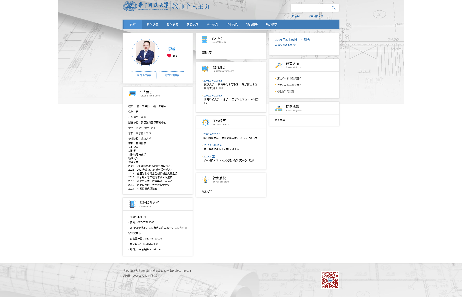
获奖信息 (192, 24)
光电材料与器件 (285, 91)
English (296, 16)
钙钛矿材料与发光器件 (289, 78)
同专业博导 (144, 75)
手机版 (153, 275)
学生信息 (232, 24)
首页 (133, 24)
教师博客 (272, 24)
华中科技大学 (316, 16)
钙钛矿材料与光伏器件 (289, 84)
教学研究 (172, 24)
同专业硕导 (171, 75)
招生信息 (212, 24)
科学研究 (152, 24)
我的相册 (252, 24)
